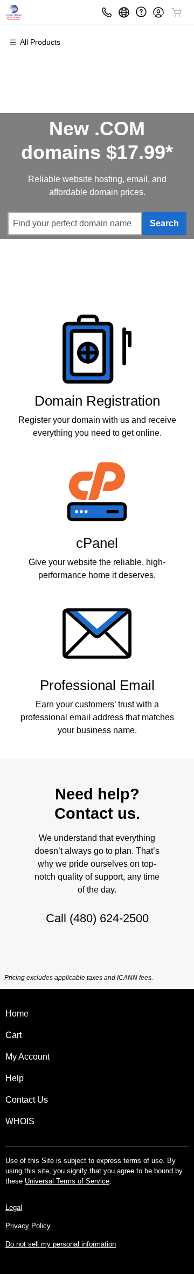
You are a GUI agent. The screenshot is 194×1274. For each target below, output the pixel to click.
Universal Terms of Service (67, 1181)
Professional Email (97, 685)
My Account (27, 1056)
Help (14, 1078)
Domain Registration (97, 400)
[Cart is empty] (176, 12)
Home (17, 1013)
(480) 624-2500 (109, 918)
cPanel (97, 543)
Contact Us (26, 1099)
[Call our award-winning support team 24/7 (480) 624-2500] (141, 12)
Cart (13, 1035)
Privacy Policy (28, 1226)
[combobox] (75, 223)
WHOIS (19, 1121)
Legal (13, 1207)
